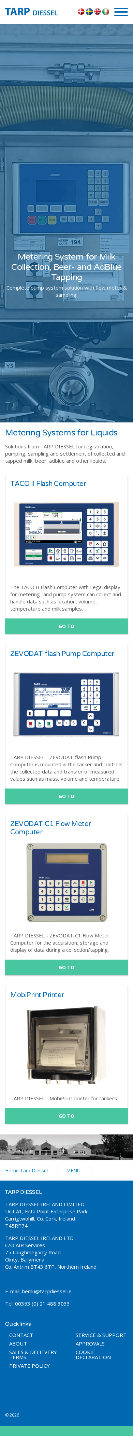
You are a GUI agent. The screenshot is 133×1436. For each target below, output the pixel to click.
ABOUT (18, 1343)
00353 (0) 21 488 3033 (42, 1303)
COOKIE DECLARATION (93, 1355)
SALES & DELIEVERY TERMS (33, 1355)
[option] (66, 275)
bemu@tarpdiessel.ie (47, 1291)
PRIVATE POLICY (29, 1365)
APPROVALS (90, 1343)
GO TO (66, 626)
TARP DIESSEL (36, 11)
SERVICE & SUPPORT (101, 1335)
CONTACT (21, 1335)
